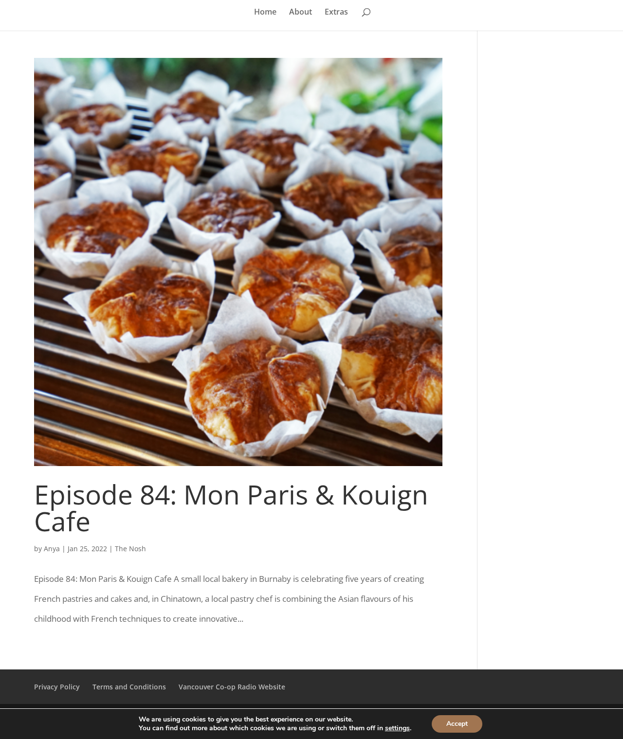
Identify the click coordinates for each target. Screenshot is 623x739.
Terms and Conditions (129, 686)
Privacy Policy (57, 686)
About (300, 12)
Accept (457, 723)
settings (397, 728)
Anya (52, 548)
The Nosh (130, 548)
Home (265, 12)
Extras (336, 12)
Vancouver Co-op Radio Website (232, 686)
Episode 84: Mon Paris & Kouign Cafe (231, 507)
